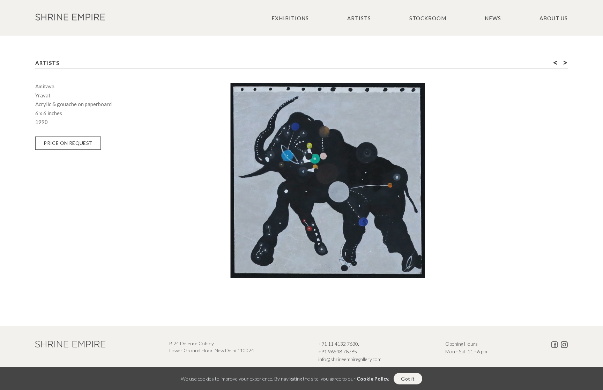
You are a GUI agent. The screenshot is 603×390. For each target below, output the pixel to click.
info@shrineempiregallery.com (349, 359)
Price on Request (68, 143)
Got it (408, 379)
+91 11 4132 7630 (338, 344)
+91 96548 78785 (337, 351)
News (493, 18)
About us (553, 18)
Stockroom (427, 18)
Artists (359, 18)
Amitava (44, 86)
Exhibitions (290, 18)
